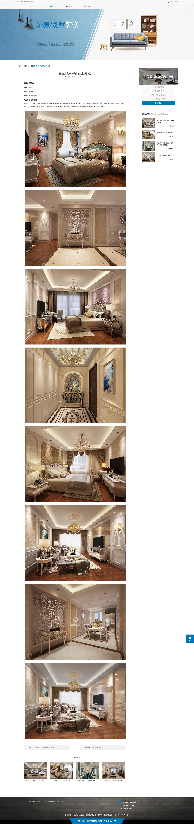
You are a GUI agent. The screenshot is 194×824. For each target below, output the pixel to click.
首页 (20, 66)
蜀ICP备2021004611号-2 (112, 815)
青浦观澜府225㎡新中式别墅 (92, 747)
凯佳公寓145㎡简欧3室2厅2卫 (40, 66)
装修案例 (27, 66)
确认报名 (158, 103)
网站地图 (125, 815)
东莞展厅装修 (51, 801)
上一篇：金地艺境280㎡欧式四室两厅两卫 (40, 747)
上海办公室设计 (42, 801)
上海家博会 (60, 801)
